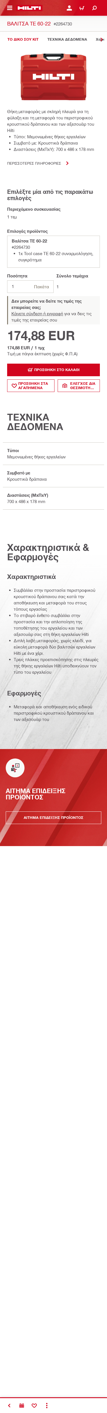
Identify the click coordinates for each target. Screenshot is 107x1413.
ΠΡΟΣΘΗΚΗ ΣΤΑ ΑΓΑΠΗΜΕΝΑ (33, 385)
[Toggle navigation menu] (9, 8)
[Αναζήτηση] (94, 8)
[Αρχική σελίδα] (29, 8)
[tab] (23, 39)
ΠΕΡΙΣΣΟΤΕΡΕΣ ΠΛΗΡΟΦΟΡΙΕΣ (34, 163)
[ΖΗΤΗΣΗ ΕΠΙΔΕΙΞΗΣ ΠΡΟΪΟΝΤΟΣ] (21, 1405)
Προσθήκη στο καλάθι (57, 369)
